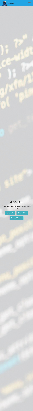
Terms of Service (16, 218)
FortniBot (11, 3)
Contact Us (10, 213)
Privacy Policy (22, 213)
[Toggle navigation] (29, 3)
